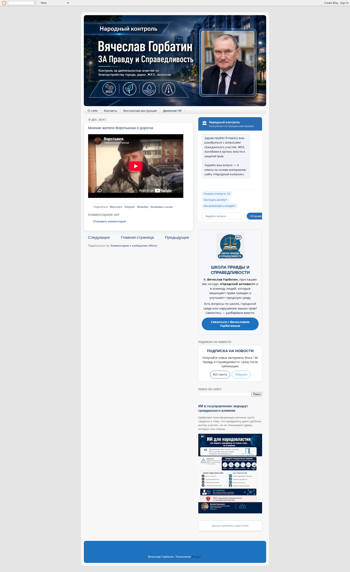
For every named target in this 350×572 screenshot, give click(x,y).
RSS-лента (220, 374)
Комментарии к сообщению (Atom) (134, 245)
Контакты (110, 110)
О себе (93, 110)
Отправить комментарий (109, 221)
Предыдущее (177, 237)
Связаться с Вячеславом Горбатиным (230, 324)
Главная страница (137, 237)
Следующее (99, 237)
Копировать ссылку (161, 207)
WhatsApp (142, 207)
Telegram (129, 207)
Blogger (196, 556)
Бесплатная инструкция (140, 110)
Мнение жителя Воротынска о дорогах (120, 128)
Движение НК (172, 110)
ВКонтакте (116, 207)
